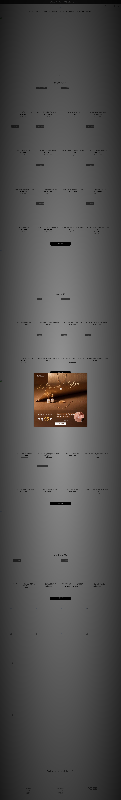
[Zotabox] (86, 425)
